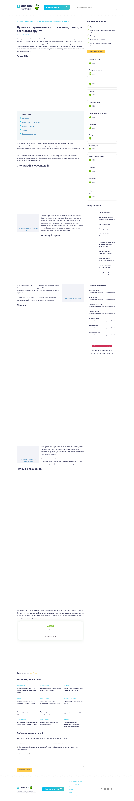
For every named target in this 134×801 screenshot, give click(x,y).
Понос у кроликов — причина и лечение (105, 266)
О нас (70, 786)
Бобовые (19, 698)
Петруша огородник (29, 134)
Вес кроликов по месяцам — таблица (105, 252)
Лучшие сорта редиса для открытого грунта (28, 460)
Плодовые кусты (21, 685)
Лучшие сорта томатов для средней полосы (49, 723)
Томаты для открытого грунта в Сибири (74, 713)
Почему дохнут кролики (97, 39)
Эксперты (71, 789)
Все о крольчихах (95, 36)
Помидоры (66, 709)
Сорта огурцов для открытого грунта (73, 702)
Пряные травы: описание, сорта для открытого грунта (49, 713)
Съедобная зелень (44, 685)
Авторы (70, 792)
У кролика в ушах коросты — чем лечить (106, 259)
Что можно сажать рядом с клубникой (104, 292)
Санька (24, 130)
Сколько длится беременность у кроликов (100, 44)
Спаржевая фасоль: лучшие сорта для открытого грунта (26, 702)
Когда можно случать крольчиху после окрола (102, 31)
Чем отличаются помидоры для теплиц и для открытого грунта (27, 723)
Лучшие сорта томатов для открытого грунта (73, 299)
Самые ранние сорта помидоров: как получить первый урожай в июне (72, 724)
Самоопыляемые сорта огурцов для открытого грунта (50, 702)
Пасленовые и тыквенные (70, 698)
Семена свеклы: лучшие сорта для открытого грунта (73, 689)
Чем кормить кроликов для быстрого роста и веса (106, 274)
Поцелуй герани (28, 126)
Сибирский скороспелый (31, 122)
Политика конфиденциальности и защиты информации (81, 784)
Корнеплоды (66, 685)
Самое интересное (30, 21)
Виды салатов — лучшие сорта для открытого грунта (50, 689)
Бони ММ (25, 118)
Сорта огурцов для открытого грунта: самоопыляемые (26, 713)
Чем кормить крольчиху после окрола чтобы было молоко (107, 244)
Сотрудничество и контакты (75, 781)
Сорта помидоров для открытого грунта (28, 229)
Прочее (42, 709)
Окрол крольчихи (95, 26)
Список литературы (73, 795)
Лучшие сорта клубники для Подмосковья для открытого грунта (26, 690)
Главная (21, 21)
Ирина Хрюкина (50, 636)
